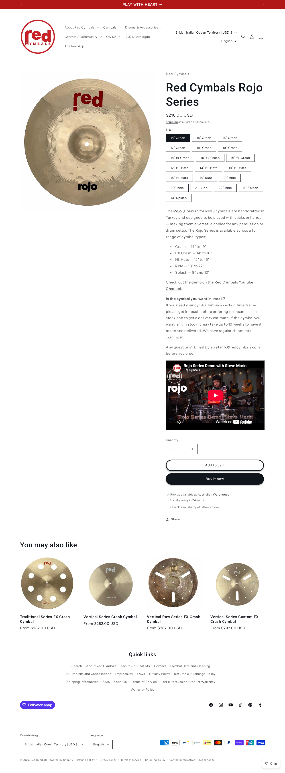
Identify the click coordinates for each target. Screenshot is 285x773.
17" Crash (178, 148)
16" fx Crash (240, 158)
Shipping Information (83, 682)
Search (76, 666)
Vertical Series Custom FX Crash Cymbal (234, 618)
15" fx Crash (210, 158)
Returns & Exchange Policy (194, 674)
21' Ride (201, 188)
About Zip (127, 666)
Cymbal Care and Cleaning (190, 666)
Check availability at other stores (195, 507)
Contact (160, 666)
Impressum (124, 674)
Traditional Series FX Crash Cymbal (45, 618)
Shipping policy (155, 759)
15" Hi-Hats (179, 178)
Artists (145, 666)
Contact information (182, 759)
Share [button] (175, 519)
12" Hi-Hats (179, 168)
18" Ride (206, 178)
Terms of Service (144, 682)
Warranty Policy (143, 689)
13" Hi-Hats (209, 168)
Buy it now (215, 479)
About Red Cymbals (101, 666)
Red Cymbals (39, 760)
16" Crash (229, 138)
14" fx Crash (180, 158)
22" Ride (225, 188)
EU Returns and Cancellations (88, 674)
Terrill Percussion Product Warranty (188, 682)
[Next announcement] (263, 4)
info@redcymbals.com (240, 347)
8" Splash (250, 188)
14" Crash (178, 138)
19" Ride (229, 178)
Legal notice (207, 759)
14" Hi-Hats (237, 168)
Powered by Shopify (60, 760)
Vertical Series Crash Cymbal (110, 616)
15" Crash (204, 138)
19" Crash (230, 148)
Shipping (172, 121)
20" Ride (177, 188)
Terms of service (131, 759)
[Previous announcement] (21, 4)
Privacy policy (108, 759)
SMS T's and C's (115, 682)
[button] (81, 27)
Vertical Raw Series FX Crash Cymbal (173, 618)
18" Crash (204, 148)
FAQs (141, 674)
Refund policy (86, 759)
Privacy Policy (159, 674)
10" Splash (179, 198)
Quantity (172, 440)
